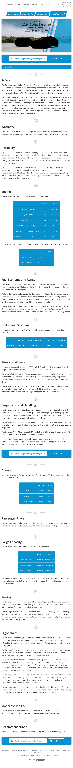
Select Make (13, 14)
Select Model (27, 14)
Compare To (42, 14)
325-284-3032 (67, 6)
